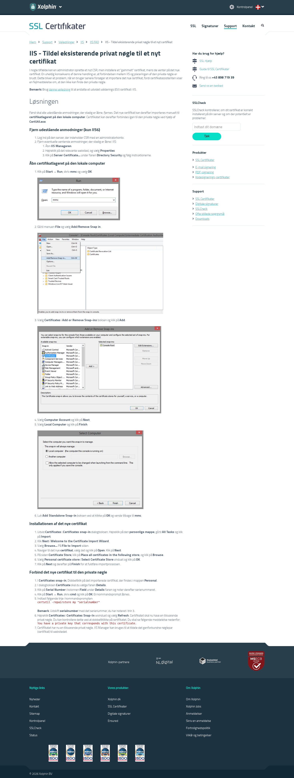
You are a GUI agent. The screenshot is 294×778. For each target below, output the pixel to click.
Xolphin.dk (114, 699)
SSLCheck (201, 209)
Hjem (32, 42)
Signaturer (210, 25)
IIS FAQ (94, 42)
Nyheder (34, 699)
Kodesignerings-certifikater (212, 177)
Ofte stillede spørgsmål (209, 214)
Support (230, 25)
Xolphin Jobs (193, 706)
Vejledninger (66, 42)
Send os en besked (211, 86)
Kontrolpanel (37, 721)
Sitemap (34, 713)
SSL (193, 25)
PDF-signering (204, 172)
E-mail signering (205, 167)
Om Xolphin (193, 699)
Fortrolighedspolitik (198, 728)
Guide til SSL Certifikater (214, 69)
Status (33, 735)
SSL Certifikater (204, 160)
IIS (82, 42)
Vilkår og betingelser (198, 735)
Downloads (202, 219)
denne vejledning (59, 89)
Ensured (113, 721)
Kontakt (248, 25)
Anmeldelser (194, 713)
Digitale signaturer (206, 204)
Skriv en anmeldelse (198, 721)
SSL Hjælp (205, 61)
